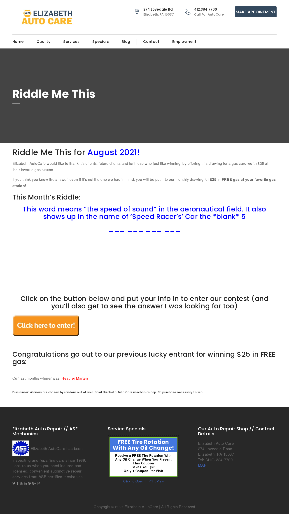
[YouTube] (21, 483)
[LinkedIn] (25, 483)
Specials (100, 41)
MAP (202, 465)
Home (18, 41)
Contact (151, 41)
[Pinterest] (29, 483)
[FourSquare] (38, 483)
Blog (126, 41)
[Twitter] (13, 483)
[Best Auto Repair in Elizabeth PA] (46, 17)
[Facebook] (18, 483)
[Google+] (34, 483)
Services (71, 41)
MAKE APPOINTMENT (256, 12)
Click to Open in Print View (143, 481)
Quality (43, 41)
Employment (184, 41)
